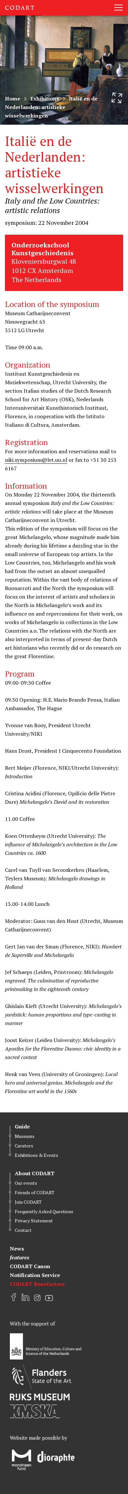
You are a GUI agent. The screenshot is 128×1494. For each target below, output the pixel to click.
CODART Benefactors (37, 1283)
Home (12, 98)
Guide (22, 1126)
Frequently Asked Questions (44, 1211)
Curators (24, 1146)
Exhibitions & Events (36, 1155)
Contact (23, 1230)
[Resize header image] (117, 98)
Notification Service (35, 1275)
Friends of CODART (34, 1192)
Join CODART (28, 1202)
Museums (24, 1136)
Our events (26, 1183)
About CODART (34, 1173)
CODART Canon (30, 1266)
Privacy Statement (34, 1220)
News (17, 1248)
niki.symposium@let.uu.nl (36, 459)
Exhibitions (44, 98)
